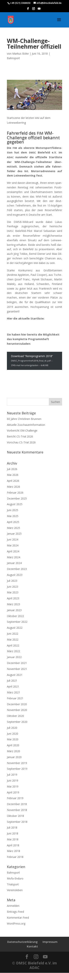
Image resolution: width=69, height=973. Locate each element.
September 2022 (17, 622)
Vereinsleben (15, 890)
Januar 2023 (14, 610)
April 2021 (13, 686)
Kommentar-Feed (18, 917)
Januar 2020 (14, 757)
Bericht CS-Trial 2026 (20, 436)
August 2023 (14, 575)
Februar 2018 (15, 857)
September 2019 (17, 768)
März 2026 (13, 486)
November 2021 (17, 669)
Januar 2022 (14, 657)
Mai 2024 (12, 545)
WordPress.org (16, 923)
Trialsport (13, 884)
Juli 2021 (12, 680)
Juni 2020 (12, 733)
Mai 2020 (12, 739)
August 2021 (14, 675)
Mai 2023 (12, 592)
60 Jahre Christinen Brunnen (24, 419)
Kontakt (32, 946)
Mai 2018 (12, 839)
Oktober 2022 (15, 616)
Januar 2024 (14, 563)
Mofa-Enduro (15, 878)
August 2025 (14, 504)
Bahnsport (13, 58)
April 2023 (13, 598)
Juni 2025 (12, 510)
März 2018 (13, 851)
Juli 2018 (12, 827)
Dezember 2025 (17, 498)
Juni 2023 (12, 586)
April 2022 (13, 645)
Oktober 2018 (15, 816)
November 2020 (17, 710)
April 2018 (13, 845)
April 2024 (13, 551)
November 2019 (17, 763)
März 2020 (13, 751)
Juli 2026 (12, 469)
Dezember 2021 (17, 663)
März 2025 (13, 528)
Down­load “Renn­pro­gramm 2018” (32, 360)
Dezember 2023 (17, 569)
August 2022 (14, 627)
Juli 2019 (12, 774)
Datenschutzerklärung (22, 942)
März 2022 (13, 651)
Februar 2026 (15, 492)
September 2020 (17, 722)
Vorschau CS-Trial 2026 (21, 442)
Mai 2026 (12, 475)
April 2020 (13, 745)
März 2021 (13, 692)
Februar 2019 (15, 798)
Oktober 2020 (15, 716)
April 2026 (13, 480)
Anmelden (13, 906)
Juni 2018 (12, 833)
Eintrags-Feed (15, 911)
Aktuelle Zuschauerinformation (26, 425)
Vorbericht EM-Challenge (22, 430)
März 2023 (13, 604)
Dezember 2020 (17, 704)
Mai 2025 (12, 516)
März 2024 (13, 557)
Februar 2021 (15, 698)
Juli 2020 (12, 727)
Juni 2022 (12, 633)
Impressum (50, 942)
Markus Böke (20, 53)
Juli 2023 (12, 581)
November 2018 (17, 810)
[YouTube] (39, 9)
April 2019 (13, 792)
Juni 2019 (12, 780)
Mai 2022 (12, 639)
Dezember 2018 (17, 804)
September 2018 (17, 822)
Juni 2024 (12, 539)
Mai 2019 (12, 786)
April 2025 (13, 522)
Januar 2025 (14, 533)
